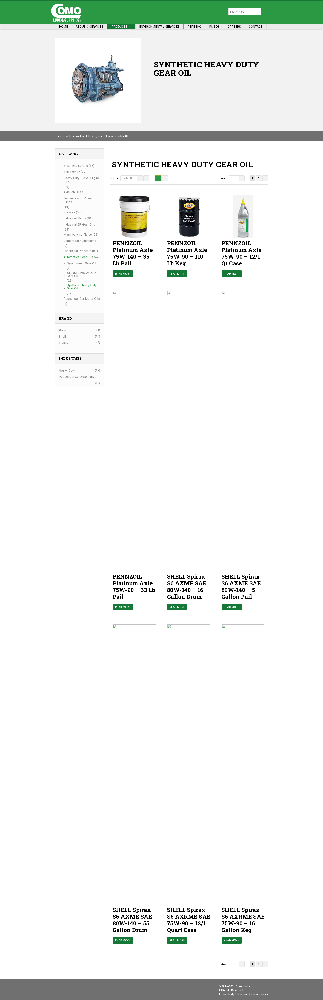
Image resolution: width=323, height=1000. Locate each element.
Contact (255, 26)
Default (127, 178)
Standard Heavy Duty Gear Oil (81, 274)
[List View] (164, 178)
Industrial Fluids (75, 218)
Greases (69, 212)
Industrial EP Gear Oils (79, 224)
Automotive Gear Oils (78, 136)
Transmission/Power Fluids (78, 200)
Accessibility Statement (234, 994)
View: (224, 178)
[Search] (264, 11)
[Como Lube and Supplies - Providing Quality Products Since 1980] (66, 11)
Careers (234, 26)
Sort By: (114, 178)
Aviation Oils (72, 192)
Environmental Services (159, 26)
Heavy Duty (67, 370)
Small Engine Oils (76, 166)
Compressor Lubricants (80, 241)
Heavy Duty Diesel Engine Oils (82, 180)
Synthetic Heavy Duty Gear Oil (82, 286)
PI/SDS (214, 26)
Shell (62, 336)
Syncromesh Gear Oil (81, 263)
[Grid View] (158, 178)
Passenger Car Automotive (77, 377)
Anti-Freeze (72, 172)
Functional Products (77, 251)
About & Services (90, 26)
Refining (194, 26)
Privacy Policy (259, 994)
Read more (123, 273)
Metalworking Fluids (78, 234)
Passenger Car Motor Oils (82, 298)
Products (119, 26)
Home (63, 26)
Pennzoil (65, 330)
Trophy (63, 343)
